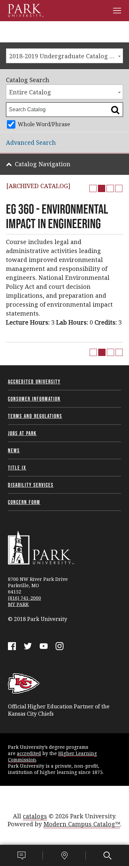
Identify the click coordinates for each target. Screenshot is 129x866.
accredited (29, 753)
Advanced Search (31, 142)
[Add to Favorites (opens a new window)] (93, 188)
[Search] (107, 855)
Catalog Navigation (42, 164)
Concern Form (24, 502)
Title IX (17, 468)
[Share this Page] (101, 188)
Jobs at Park (22, 433)
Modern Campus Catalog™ (81, 824)
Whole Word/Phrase (44, 124)
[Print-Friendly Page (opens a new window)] (110, 188)
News (14, 450)
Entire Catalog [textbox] (30, 92)
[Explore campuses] (64, 855)
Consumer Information (34, 399)
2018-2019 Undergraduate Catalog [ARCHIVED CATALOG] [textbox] (66, 56)
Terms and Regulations (35, 416)
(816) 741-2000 (24, 598)
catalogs (35, 816)
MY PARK (18, 604)
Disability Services (31, 485)
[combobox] (64, 55)
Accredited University (34, 381)
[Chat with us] (21, 855)
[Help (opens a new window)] (118, 188)
